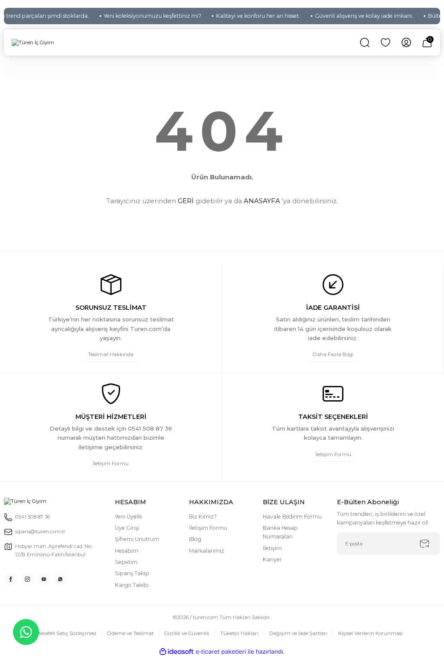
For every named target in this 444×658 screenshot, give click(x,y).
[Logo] (33, 43)
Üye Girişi (127, 528)
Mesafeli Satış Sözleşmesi (66, 633)
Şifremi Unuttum (137, 539)
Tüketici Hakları (239, 633)
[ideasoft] (176, 652)
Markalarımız (206, 551)
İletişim (272, 548)
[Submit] (424, 543)
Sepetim (126, 562)
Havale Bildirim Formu (292, 516)
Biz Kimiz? (203, 516)
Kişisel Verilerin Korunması (370, 633)
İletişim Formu (208, 528)
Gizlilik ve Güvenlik (186, 633)
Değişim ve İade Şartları (298, 633)
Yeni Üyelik (128, 516)
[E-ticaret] (221, 651)
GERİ (186, 201)
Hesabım (126, 551)
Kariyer (272, 559)
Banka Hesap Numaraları (280, 532)
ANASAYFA (262, 201)
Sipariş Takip (132, 573)
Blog (195, 539)
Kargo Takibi (132, 585)
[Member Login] (406, 42)
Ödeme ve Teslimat (130, 633)
